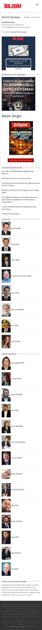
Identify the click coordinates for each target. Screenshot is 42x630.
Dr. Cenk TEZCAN (16, 458)
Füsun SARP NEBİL (17, 426)
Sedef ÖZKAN (15, 341)
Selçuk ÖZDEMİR (16, 394)
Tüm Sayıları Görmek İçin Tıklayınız (21, 160)
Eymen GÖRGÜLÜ (17, 474)
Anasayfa (26, 17)
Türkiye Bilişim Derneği (17, 626)
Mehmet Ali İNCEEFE (17, 309)
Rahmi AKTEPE (16, 228)
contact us (10, 27)
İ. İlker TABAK (15, 260)
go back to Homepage (19, 32)
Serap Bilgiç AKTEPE (17, 363)
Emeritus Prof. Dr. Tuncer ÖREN (21, 276)
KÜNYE (21, 624)
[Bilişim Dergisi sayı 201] (21, 138)
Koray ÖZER (15, 293)
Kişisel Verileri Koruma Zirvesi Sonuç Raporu (16, 178)
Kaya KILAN (14, 569)
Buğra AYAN (15, 537)
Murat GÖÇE (15, 410)
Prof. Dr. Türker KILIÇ (17, 489)
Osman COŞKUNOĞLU (18, 442)
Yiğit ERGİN (14, 505)
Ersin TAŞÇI (14, 325)
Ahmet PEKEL (15, 244)
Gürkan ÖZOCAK (16, 521)
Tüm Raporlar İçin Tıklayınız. (11, 214)
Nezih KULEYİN (16, 553)
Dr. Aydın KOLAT (16, 378)
